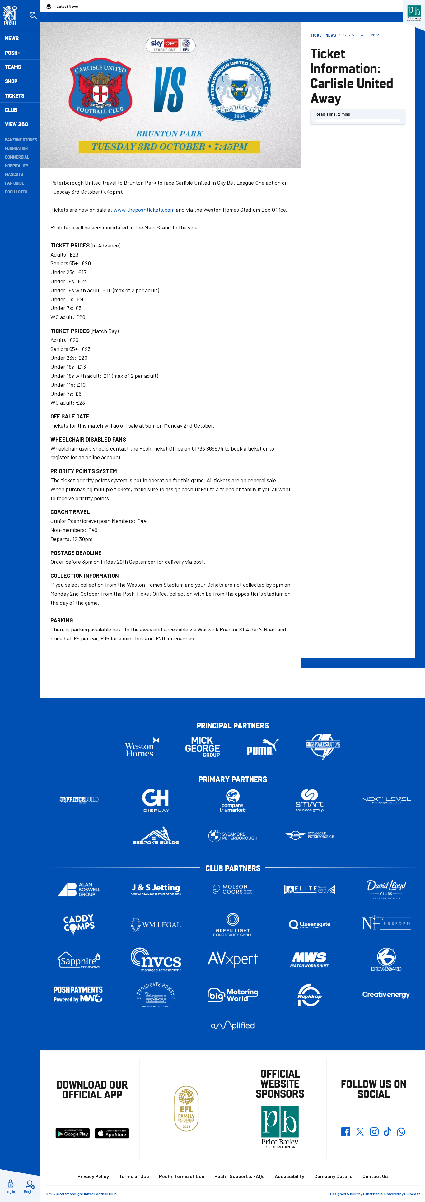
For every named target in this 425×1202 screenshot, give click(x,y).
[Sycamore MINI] (309, 835)
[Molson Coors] (233, 889)
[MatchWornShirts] (309, 960)
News (12, 38)
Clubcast (412, 1193)
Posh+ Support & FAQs (239, 1176)
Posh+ (13, 52)
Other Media (373, 1193)
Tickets (14, 95)
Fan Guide (14, 183)
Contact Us (375, 1176)
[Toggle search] (33, 15)
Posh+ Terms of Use (181, 1176)
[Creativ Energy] (386, 995)
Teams (13, 67)
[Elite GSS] (309, 889)
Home (48, 6)
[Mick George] (202, 747)
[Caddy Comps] (79, 924)
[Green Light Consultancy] (233, 924)
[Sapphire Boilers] (79, 960)
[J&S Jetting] (156, 889)
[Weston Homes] (142, 747)
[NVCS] (156, 960)
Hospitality (16, 165)
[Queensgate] (309, 924)
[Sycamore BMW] (233, 835)
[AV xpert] (233, 959)
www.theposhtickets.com (144, 209)
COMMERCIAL (17, 157)
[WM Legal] (156, 924)
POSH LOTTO (16, 191)
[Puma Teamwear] (263, 747)
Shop (11, 81)
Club (11, 109)
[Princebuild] (79, 800)
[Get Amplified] (233, 1025)
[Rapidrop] (309, 995)
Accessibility (289, 1176)
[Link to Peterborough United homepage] (13, 15)
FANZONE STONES (21, 139)
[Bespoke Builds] (156, 835)
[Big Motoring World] (233, 994)
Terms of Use (134, 1176)
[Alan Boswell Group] (79, 889)
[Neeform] (386, 924)
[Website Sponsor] (414, 13)
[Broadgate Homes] (156, 995)
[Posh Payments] (79, 995)
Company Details (333, 1176)
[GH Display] (156, 800)
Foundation (16, 148)
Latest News (67, 6)
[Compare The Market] (233, 800)
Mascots (14, 174)
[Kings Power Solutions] (323, 747)
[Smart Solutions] (309, 800)
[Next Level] (386, 800)
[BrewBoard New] (386, 960)
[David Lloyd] (386, 889)
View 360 (16, 124)
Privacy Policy (93, 1176)
